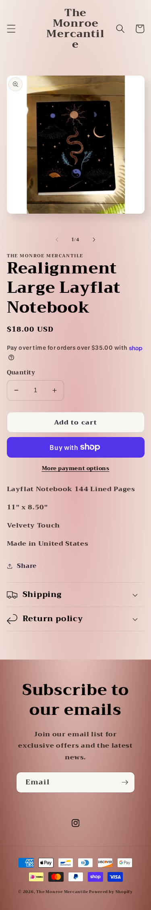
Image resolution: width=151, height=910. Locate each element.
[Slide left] (57, 240)
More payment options (76, 468)
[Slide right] (94, 240)
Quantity (21, 373)
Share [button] (27, 566)
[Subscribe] (124, 782)
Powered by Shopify (111, 892)
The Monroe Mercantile (62, 892)
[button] (11, 28)
